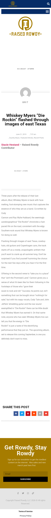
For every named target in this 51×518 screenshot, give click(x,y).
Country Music (14, 138)
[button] (48, 3)
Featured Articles (27, 138)
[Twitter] (23, 493)
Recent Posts (39, 138)
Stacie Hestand (10, 144)
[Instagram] (28, 493)
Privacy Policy (25, 516)
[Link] (33, 493)
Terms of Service (26, 511)
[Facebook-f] (18, 493)
